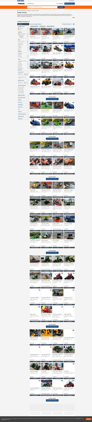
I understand (88, 419)
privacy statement (3, 419)
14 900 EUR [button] (66, 58)
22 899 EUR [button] (55, 212)
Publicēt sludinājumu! (70, 3)
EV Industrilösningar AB (46, 230)
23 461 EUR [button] (66, 245)
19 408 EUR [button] (66, 115)
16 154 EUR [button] (55, 115)
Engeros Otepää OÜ (69, 43)
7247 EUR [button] (43, 229)
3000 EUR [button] (55, 58)
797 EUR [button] (43, 172)
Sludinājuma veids (21, 26)
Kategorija (20, 32)
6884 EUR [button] (32, 269)
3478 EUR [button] (66, 302)
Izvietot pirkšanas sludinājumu (52, 99)
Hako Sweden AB (69, 378)
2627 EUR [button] (32, 393)
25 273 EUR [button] (32, 155)
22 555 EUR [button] (55, 132)
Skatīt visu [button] (20, 51)
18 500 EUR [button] (44, 41)
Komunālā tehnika (22, 10)
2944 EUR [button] (32, 212)
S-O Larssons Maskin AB (46, 287)
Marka (19, 39)
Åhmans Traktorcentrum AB (69, 213)
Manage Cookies (78, 418)
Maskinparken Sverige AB (35, 156)
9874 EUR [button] (66, 393)
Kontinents (20, 53)
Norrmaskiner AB (35, 230)
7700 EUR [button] (43, 132)
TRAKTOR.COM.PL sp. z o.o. (69, 117)
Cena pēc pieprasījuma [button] (57, 92)
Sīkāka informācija (21, 95)
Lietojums (20, 111)
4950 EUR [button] (32, 75)
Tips (19, 109)
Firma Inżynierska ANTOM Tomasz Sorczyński (59, 117)
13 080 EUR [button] (55, 343)
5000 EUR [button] (66, 92)
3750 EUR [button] (43, 58)
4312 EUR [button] (43, 155)
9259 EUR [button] (32, 132)
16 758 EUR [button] (55, 319)
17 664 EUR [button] (32, 302)
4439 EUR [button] (66, 229)
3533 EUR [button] (43, 195)
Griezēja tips (20, 118)
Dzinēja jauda (20, 104)
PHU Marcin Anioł (46, 117)
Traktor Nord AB (35, 304)
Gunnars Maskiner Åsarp (46, 304)
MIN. (18, 73)
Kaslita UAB (35, 117)
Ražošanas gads (21, 80)
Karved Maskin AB (35, 344)
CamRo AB (46, 321)
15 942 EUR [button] (44, 343)
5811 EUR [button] (43, 115)
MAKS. (24, 73)
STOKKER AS (35, 43)
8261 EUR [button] (32, 343)
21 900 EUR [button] (32, 58)
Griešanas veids (21, 116)
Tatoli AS (58, 43)
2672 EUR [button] (43, 212)
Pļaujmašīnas (29, 10)
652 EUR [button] (31, 195)
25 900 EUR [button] (66, 41)
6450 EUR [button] (55, 172)
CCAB (46, 197)
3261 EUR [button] (66, 286)
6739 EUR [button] (55, 195)
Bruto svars (20, 102)
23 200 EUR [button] (44, 75)
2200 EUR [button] (66, 75)
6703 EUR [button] (66, 132)
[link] (35, 31)
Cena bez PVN (20, 72)
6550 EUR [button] (55, 75)
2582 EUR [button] (66, 155)
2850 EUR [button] (32, 115)
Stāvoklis (19, 99)
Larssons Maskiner (69, 304)
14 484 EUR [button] (32, 245)
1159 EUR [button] (32, 172)
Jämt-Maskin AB (35, 270)
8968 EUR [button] (32, 229)
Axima (58, 247)
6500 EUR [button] (32, 92)
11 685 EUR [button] (66, 212)
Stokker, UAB (69, 60)
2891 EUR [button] (66, 269)
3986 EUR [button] (55, 286)
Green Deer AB (35, 213)
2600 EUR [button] (43, 92)
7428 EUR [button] (55, 155)
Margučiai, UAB (46, 60)
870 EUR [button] (65, 172)
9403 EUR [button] (43, 302)
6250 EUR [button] (55, 245)
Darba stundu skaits (21, 97)
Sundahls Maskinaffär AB (35, 173)
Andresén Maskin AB (58, 213)
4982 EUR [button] (43, 245)
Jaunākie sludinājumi (22, 85)
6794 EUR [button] (55, 376)
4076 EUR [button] (66, 195)
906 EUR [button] (31, 376)
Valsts (19, 59)
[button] (23, 24)
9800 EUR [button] (55, 41)
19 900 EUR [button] (32, 41)
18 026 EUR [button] (66, 319)
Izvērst (73, 17)
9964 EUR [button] (43, 376)
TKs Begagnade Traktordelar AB (46, 395)
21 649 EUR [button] (55, 302)
